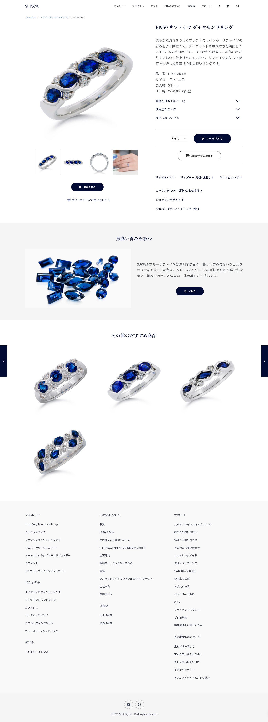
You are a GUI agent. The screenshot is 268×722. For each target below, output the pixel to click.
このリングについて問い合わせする (178, 190)
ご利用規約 (180, 617)
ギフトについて (229, 177)
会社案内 (105, 586)
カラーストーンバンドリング (41, 631)
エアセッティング (35, 532)
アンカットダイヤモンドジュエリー (45, 571)
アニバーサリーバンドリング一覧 (176, 209)
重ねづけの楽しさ (184, 646)
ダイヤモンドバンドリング (40, 600)
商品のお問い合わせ (185, 532)
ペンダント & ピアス (36, 652)
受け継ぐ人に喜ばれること (115, 540)
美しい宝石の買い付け (187, 662)
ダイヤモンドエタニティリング (43, 592)
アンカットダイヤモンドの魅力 (192, 677)
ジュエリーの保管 (184, 594)
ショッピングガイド (168, 200)
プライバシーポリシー (187, 610)
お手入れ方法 (182, 586)
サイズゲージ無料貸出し (196, 177)
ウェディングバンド (36, 615)
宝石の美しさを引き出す (188, 654)
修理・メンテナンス (185, 563)
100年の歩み (107, 532)
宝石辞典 (105, 555)
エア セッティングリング (39, 623)
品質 (102, 524)
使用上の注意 (182, 578)
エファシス (31, 563)
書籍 (102, 571)
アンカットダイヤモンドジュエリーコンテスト (126, 578)
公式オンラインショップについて (193, 524)
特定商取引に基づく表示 (188, 625)
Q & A (177, 602)
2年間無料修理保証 (185, 571)
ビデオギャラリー (184, 669)
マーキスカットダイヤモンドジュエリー (48, 555)
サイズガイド (164, 177)
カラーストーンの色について (88, 200)
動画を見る (88, 187)
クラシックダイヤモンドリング (43, 540)
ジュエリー (31, 17)
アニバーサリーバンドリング (54, 17)
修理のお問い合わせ (185, 540)
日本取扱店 (106, 615)
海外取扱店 (106, 623)
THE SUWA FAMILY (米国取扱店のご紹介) (122, 547)
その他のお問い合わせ (187, 547)
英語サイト (106, 594)
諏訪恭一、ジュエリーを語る (116, 563)
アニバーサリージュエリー (40, 547)
